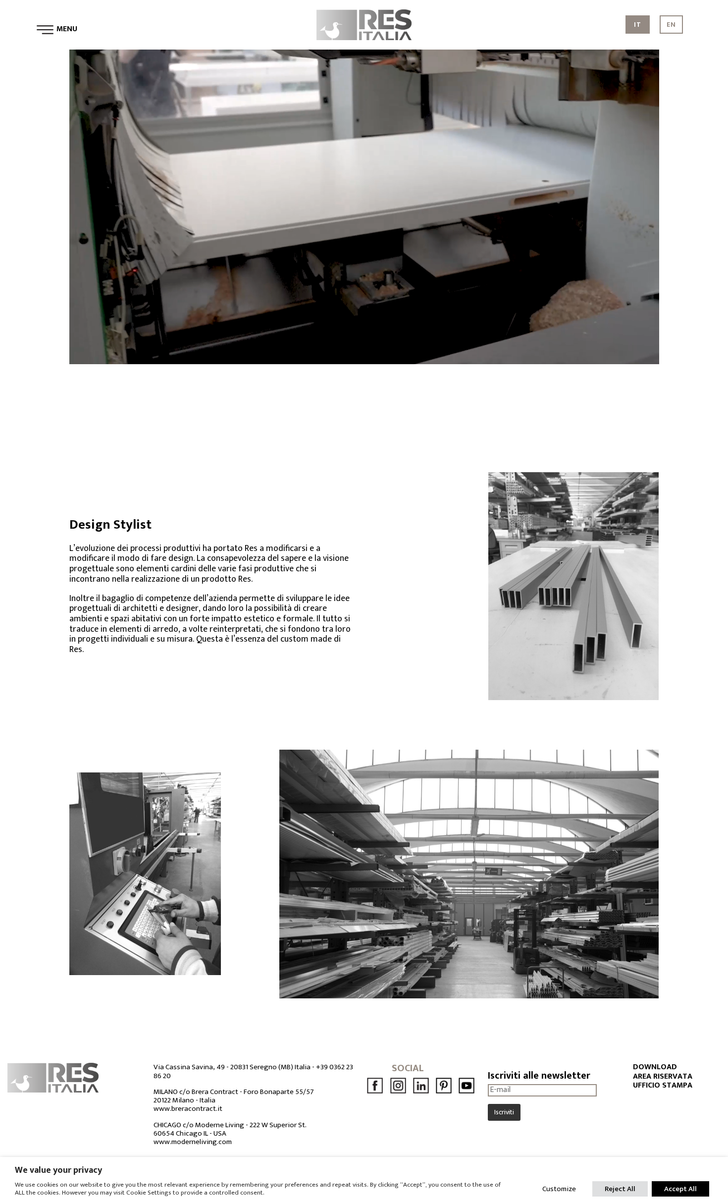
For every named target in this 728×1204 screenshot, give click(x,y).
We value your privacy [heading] (58, 1170)
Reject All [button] (620, 1189)
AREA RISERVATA (662, 1076)
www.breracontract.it (188, 1108)
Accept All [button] (680, 1189)
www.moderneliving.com (193, 1142)
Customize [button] (559, 1189)
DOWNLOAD (655, 1067)
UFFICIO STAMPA (662, 1085)
